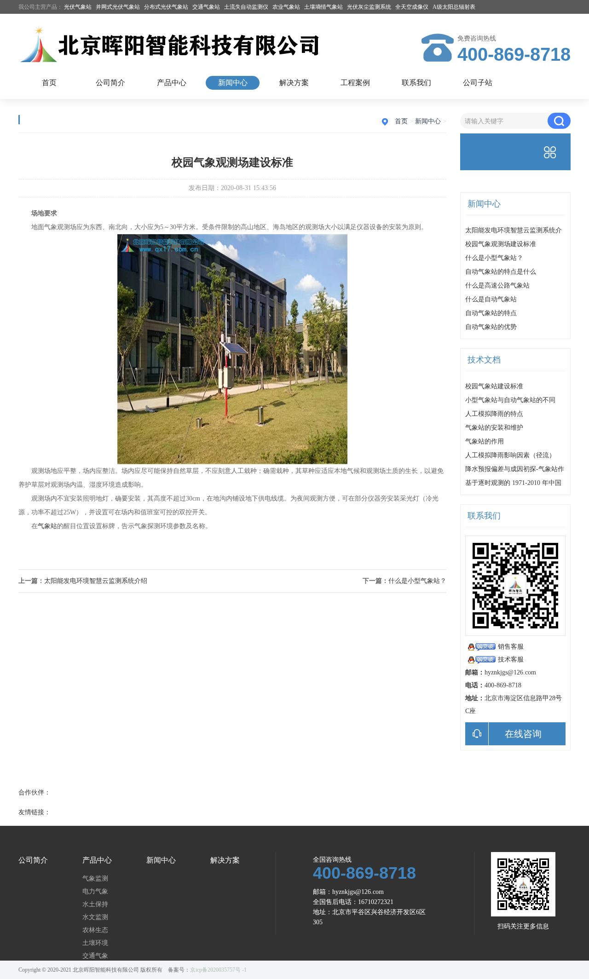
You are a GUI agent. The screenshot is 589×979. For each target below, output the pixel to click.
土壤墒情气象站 (323, 7)
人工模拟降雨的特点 (494, 413)
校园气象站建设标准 (494, 386)
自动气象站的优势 (491, 326)
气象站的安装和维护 (494, 427)
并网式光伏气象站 (118, 7)
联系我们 (416, 82)
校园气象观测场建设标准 (500, 244)
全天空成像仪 (411, 7)
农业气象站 (286, 7)
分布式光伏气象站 (166, 7)
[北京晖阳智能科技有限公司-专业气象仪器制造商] (174, 45)
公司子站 (477, 82)
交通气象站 (206, 7)
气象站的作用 (484, 441)
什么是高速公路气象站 (497, 285)
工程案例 (355, 82)
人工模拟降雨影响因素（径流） (510, 455)
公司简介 (110, 82)
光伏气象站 (78, 7)
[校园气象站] (232, 462)
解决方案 (294, 82)
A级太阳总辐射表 (454, 7)
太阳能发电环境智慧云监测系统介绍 (95, 580)
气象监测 (95, 878)
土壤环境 (95, 943)
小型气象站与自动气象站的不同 (510, 400)
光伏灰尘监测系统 (369, 7)
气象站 (47, 526)
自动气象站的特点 (491, 313)
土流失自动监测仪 (246, 7)
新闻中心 (233, 82)
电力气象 (95, 891)
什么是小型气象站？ (417, 580)
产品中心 (171, 82)
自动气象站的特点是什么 (500, 271)
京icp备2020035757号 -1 (218, 970)
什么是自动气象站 (491, 299)
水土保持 (95, 904)
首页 (49, 82)
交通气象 (95, 956)
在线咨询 (523, 734)
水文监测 (95, 917)
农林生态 (95, 930)
